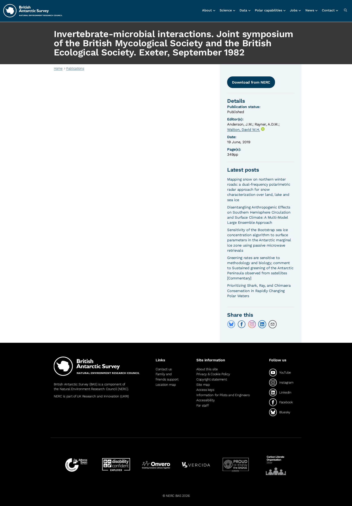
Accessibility (205, 400)
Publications (75, 68)
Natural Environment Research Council (88, 389)
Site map (203, 385)
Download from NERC (251, 82)
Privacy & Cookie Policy (213, 374)
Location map (166, 385)
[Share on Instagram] (252, 324)
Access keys (205, 390)
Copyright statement (211, 379)
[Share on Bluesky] (231, 324)
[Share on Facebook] (242, 324)
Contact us (164, 369)
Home (58, 68)
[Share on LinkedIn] (262, 324)
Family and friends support (167, 376)
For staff (202, 405)
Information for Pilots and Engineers (223, 395)
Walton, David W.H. (243, 129)
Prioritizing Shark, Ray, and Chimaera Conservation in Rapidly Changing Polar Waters (258, 290)
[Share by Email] (272, 324)
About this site (207, 369)
